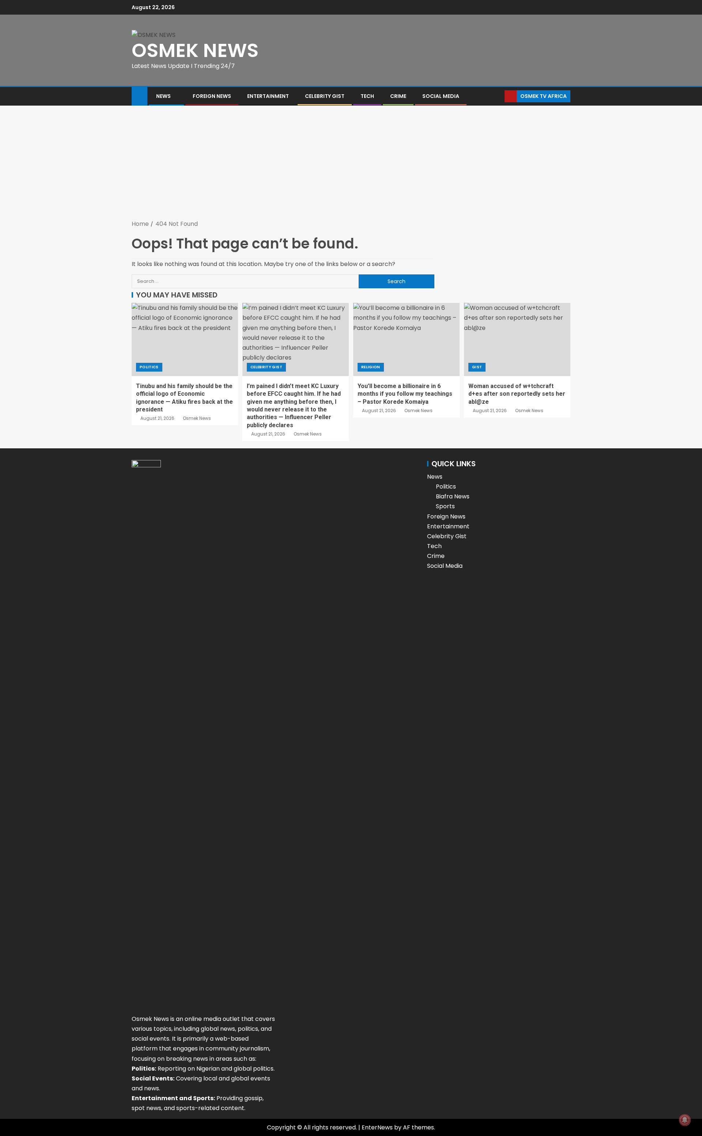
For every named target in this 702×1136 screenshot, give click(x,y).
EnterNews (377, 1127)
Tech (367, 96)
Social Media (440, 96)
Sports (445, 506)
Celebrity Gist (324, 96)
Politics (149, 367)
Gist (477, 367)
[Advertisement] (351, 164)
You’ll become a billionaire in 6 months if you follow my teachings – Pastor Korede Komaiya (405, 394)
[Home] (139, 96)
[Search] (498, 96)
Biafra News (452, 496)
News (163, 96)
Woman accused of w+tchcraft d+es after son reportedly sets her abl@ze (516, 394)
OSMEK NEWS (195, 50)
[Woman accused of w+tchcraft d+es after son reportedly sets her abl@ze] (517, 339)
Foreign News (212, 96)
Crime (398, 96)
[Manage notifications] (685, 1120)
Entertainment (268, 96)
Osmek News (197, 418)
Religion (370, 367)
